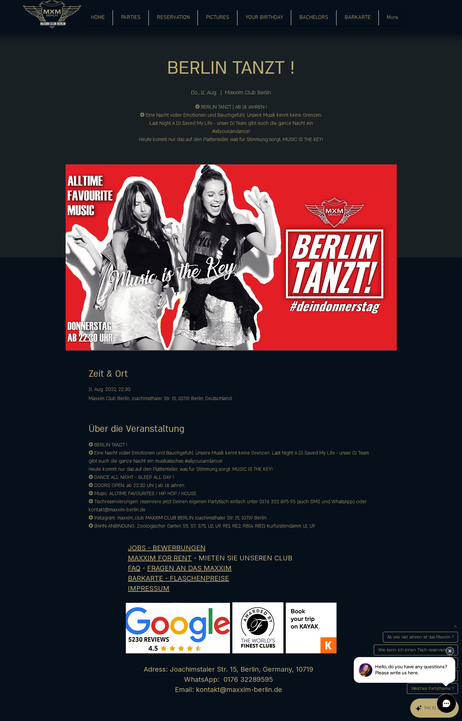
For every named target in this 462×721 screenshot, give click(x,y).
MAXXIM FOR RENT (160, 558)
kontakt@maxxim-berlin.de (239, 689)
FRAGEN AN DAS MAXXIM (189, 568)
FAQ (134, 568)
